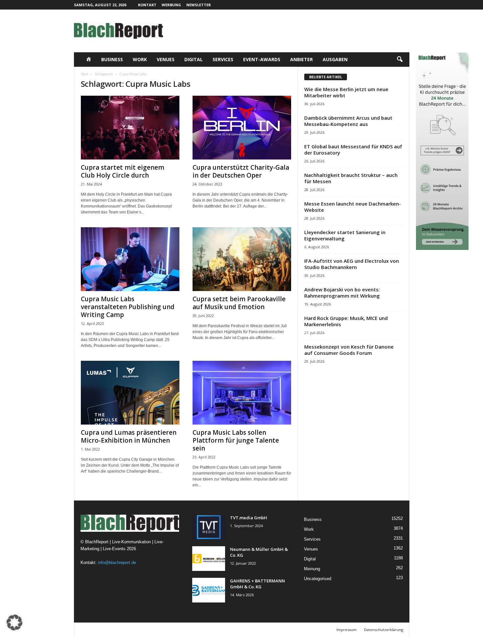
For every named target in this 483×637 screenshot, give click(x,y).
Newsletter (198, 4)
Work (140, 59)
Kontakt (147, 4)
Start (84, 74)
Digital (193, 59)
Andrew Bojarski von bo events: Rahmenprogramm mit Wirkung (342, 292)
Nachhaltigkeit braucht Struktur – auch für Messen (351, 178)
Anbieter (301, 59)
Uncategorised (317, 578)
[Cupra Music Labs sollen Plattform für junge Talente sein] (242, 393)
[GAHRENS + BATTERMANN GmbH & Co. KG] (208, 590)
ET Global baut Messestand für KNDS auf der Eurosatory (353, 149)
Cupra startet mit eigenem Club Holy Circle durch (122, 171)
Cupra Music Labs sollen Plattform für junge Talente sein (236, 440)
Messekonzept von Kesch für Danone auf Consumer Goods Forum (349, 349)
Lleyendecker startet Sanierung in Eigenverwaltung (344, 235)
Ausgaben (335, 59)
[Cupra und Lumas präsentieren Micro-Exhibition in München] (130, 393)
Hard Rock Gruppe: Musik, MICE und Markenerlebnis (346, 321)
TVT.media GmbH (248, 518)
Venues (165, 59)
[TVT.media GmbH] (208, 527)
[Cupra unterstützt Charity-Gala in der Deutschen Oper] (242, 127)
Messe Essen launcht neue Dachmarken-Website (352, 206)
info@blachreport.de (117, 562)
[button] (399, 59)
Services (223, 59)
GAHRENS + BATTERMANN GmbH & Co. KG (257, 584)
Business (112, 59)
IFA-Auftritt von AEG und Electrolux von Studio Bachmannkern (351, 263)
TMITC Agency (138, 629)
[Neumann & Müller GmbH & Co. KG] (208, 558)
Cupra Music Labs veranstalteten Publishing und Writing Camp (127, 307)
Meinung (312, 568)
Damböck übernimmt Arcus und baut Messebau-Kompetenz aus (348, 120)
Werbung (171, 4)
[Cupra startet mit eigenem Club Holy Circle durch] (130, 127)
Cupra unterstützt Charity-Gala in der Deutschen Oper (241, 171)
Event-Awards (261, 59)
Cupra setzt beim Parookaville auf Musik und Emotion (239, 303)
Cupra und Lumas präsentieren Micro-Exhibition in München (128, 436)
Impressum (346, 629)
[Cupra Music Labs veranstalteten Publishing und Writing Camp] (130, 259)
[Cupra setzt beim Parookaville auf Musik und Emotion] (242, 259)
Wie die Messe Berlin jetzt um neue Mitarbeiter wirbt (346, 92)
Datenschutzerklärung (383, 629)
